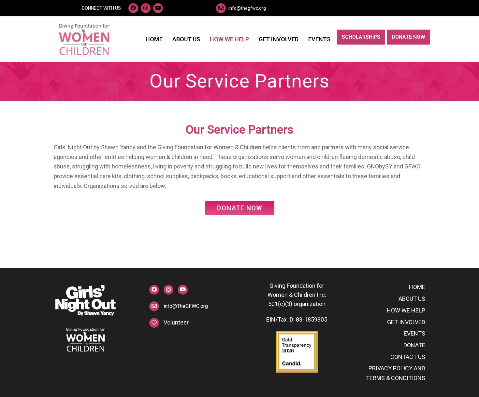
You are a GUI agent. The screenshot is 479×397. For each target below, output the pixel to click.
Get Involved (406, 322)
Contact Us (407, 356)
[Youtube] (158, 8)
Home (417, 287)
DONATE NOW (239, 208)
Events (414, 333)
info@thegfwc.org (247, 8)
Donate (414, 345)
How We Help (406, 310)
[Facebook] (133, 8)
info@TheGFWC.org (168, 306)
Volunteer (176, 322)
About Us (412, 298)
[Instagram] (146, 8)
